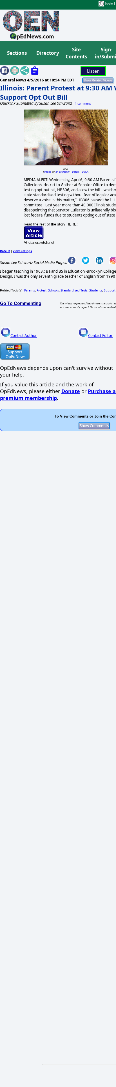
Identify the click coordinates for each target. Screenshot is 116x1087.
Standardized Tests (74, 290)
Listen (93, 71)
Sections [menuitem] (17, 53)
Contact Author (23, 335)
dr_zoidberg (62, 172)
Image (47, 172)
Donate (70, 391)
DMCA (85, 171)
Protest (41, 290)
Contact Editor (100, 335)
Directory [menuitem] (47, 53)
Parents (29, 290)
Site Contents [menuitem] (76, 53)
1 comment (83, 104)
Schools (53, 290)
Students (95, 290)
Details (75, 171)
